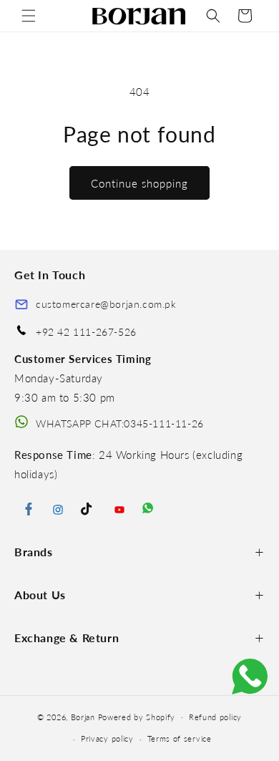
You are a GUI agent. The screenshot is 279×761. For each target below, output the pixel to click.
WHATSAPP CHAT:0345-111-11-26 (120, 423)
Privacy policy (107, 738)
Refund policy (215, 717)
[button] (28, 15)
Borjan (83, 716)
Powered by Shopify (137, 716)
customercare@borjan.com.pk (106, 304)
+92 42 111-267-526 (86, 332)
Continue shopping (139, 183)
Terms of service (179, 738)
